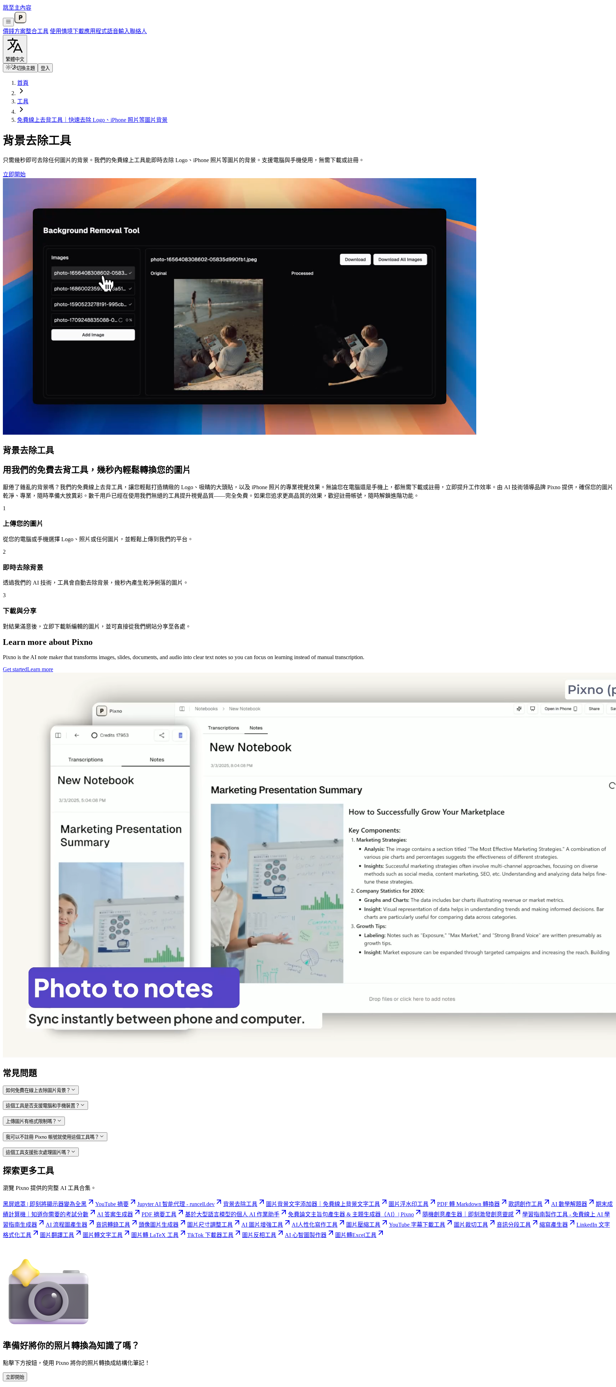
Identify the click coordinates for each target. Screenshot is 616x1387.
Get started (15, 669)
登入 (45, 68)
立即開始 (14, 174)
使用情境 (61, 31)
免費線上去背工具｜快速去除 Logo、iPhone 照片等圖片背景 (92, 120)
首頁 (23, 83)
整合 (31, 31)
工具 (42, 31)
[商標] (20, 22)
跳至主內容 (17, 8)
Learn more (40, 669)
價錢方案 (14, 31)
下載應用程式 (90, 31)
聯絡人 (138, 31)
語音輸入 (118, 31)
